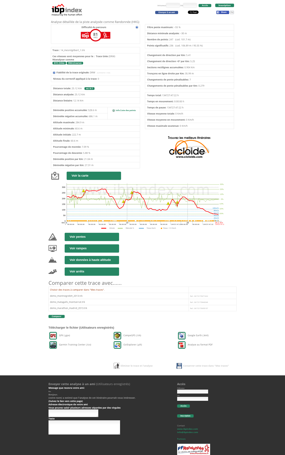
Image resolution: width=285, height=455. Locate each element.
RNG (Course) (74, 63)
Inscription (225, 5)
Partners (181, 438)
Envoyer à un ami (166, 12)
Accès (205, 5)
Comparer (56, 316)
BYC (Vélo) (59, 63)
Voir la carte (80, 175)
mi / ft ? (89, 88)
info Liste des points (125, 110)
